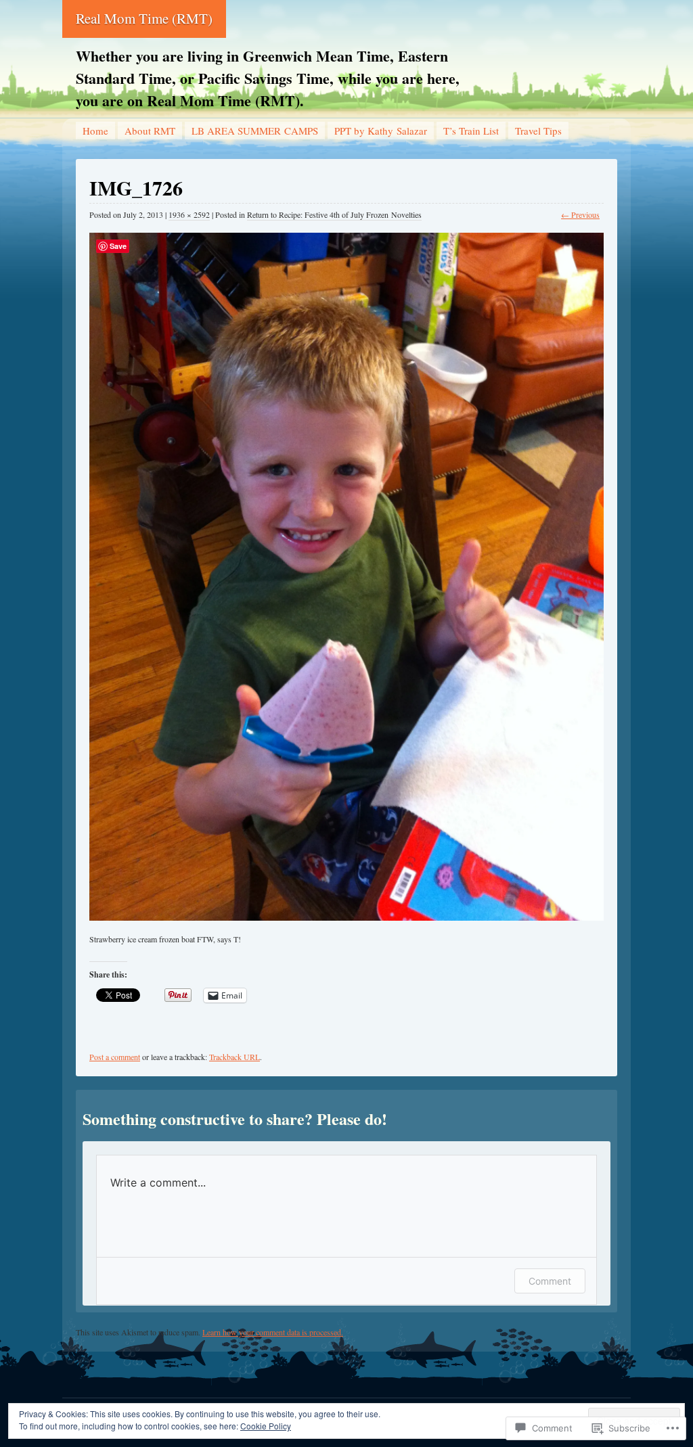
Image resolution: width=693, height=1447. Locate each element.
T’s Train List (471, 130)
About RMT (150, 130)
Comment (550, 1281)
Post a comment (114, 1056)
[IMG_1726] (346, 571)
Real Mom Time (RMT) (144, 18)
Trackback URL (234, 1056)
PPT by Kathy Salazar (380, 130)
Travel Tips (538, 130)
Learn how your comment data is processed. (272, 1332)
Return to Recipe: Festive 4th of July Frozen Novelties (334, 214)
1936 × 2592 (189, 214)
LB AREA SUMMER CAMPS (255, 130)
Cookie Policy (265, 1425)
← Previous (580, 214)
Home (95, 130)
